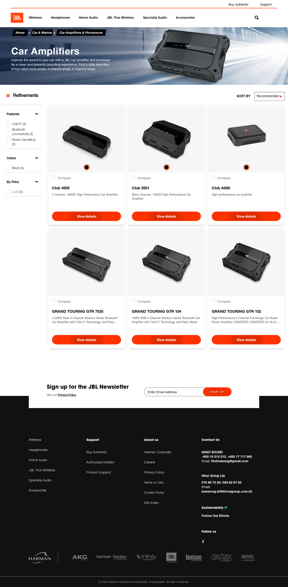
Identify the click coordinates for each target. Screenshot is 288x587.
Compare (64, 178)
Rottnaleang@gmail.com (229, 461)
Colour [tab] (11, 158)
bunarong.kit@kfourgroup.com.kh (227, 491)
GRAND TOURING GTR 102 (236, 311)
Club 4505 (61, 187)
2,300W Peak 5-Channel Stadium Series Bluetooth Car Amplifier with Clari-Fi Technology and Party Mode (84, 320)
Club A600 (221, 187)
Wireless (35, 17)
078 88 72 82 (211, 482)
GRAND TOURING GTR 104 (156, 311)
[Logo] (17, 18)
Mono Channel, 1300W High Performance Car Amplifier (161, 196)
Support (266, 4)
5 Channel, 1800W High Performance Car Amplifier (85, 194)
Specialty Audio (155, 17)
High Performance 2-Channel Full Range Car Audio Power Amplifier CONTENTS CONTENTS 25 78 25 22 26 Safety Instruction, (246, 320)
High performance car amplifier (232, 194)
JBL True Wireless (120, 17)
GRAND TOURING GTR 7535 (77, 311)
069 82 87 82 (232, 482)
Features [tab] (13, 114)
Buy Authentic (239, 4)
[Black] (86, 168)
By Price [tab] (13, 182)
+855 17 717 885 (240, 456)
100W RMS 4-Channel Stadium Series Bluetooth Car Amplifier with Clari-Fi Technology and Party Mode (166, 320)
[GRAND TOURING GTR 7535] (86, 258)
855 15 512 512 (214, 456)
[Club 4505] (86, 135)
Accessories (185, 17)
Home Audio (88, 17)
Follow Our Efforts (215, 516)
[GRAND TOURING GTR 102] (246, 258)
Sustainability (213, 507)
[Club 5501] (166, 135)
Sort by (243, 96)
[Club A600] (246, 135)
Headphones (60, 17)
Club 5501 (140, 187)
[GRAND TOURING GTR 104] (166, 258)
